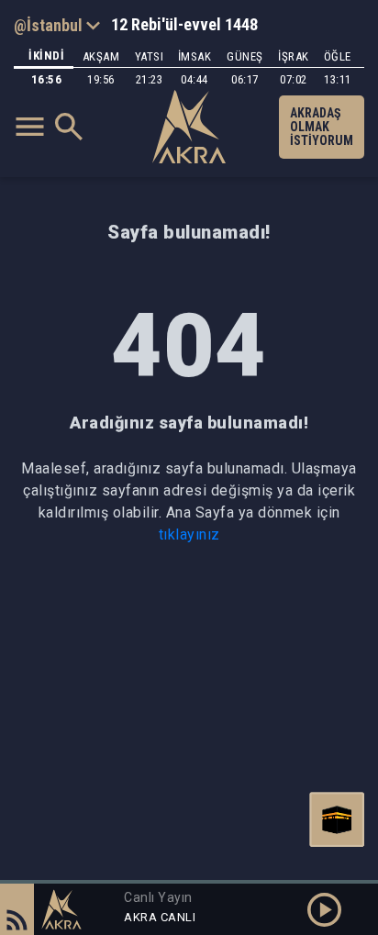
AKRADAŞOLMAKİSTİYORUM (321, 127)
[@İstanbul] (57, 25)
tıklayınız (189, 534)
